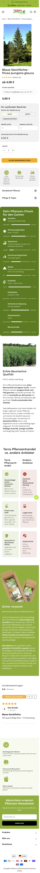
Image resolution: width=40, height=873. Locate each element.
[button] (3, 11)
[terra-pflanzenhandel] (19, 11)
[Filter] (29, 697)
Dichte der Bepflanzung (10, 110)
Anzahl (4, 146)
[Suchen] (31, 12)
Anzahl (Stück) (26, 124)
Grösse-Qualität (8, 87)
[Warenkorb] (35, 12)
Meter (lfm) (6, 124)
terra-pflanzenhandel (21, 868)
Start (4, 19)
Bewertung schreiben (14, 697)
